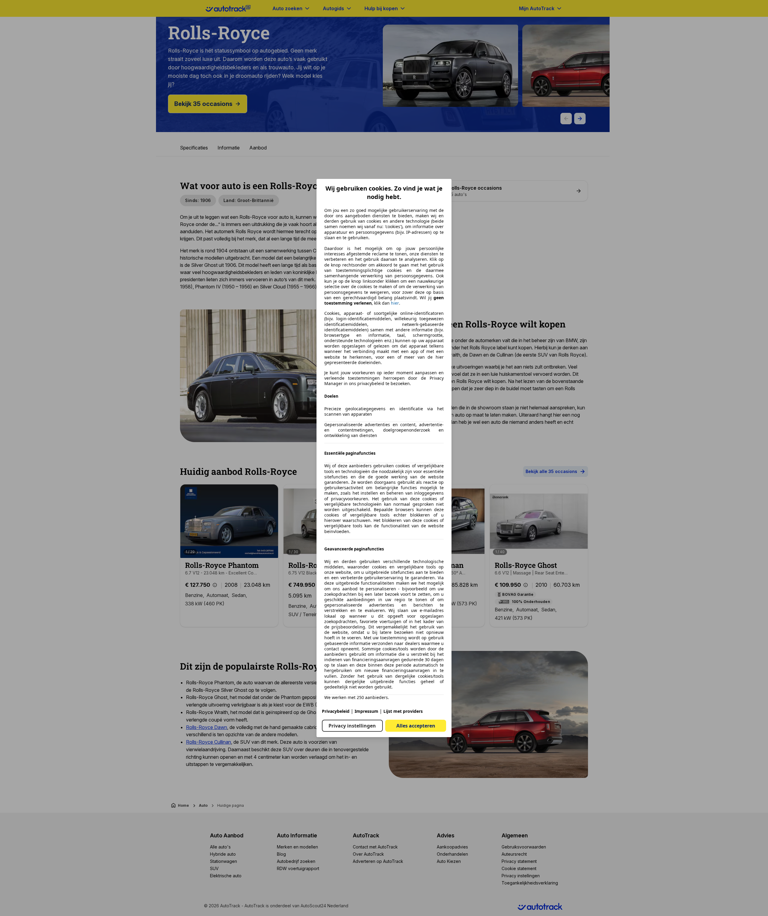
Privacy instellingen (352, 725)
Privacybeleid (336, 711)
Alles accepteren (415, 725)
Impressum (366, 711)
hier (395, 303)
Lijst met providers (403, 711)
